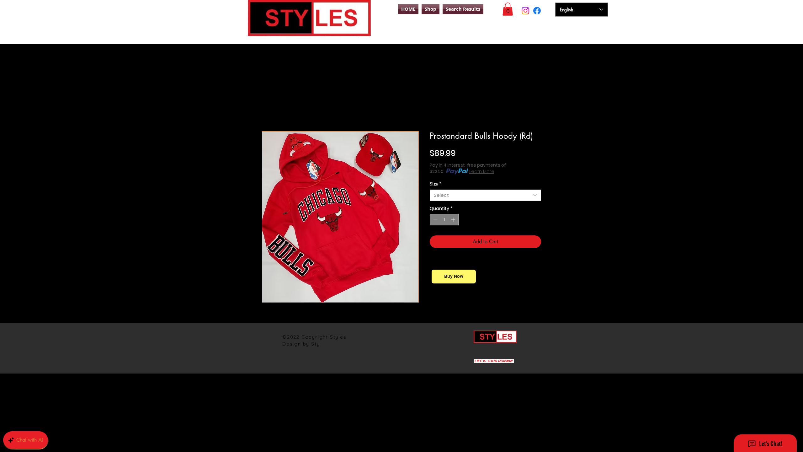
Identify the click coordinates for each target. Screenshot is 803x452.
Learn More (481, 171)
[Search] (548, 32)
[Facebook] (537, 11)
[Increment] (454, 219)
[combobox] (485, 195)
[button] (507, 9)
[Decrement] (435, 219)
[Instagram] (525, 11)
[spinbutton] (444, 219)
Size (436, 184)
